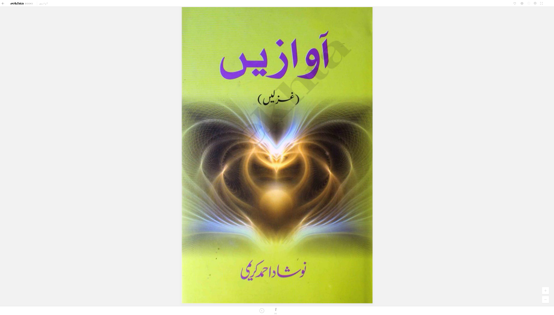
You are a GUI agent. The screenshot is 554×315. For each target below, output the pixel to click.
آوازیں (43, 3)
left (262, 311)
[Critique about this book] (529, 3)
